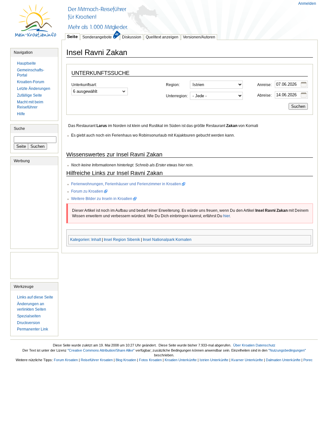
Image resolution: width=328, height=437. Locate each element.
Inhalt (96, 239)
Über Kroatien (244, 345)
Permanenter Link (32, 329)
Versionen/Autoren (199, 37)
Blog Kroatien (126, 360)
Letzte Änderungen (33, 88)
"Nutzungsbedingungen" (287, 350)
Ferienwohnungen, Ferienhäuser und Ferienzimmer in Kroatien (126, 184)
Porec (308, 360)
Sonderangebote (97, 37)
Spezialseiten (29, 316)
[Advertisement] (178, 16)
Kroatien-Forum (30, 82)
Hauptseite (36, 24)
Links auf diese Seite (35, 297)
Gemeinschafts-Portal (30, 73)
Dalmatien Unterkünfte (283, 360)
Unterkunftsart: (84, 85)
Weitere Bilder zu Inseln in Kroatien (101, 198)
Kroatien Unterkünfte (181, 360)
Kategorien (79, 239)
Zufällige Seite (29, 95)
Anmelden (307, 3)
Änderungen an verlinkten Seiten (31, 307)
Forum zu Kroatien (87, 191)
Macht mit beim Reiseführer (30, 105)
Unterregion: (177, 96)
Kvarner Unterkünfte (247, 360)
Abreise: (264, 95)
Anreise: (264, 85)
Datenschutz (265, 345)
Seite (72, 36)
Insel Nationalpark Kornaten (167, 239)
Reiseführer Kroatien (97, 360)
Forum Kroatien (66, 360)
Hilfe (21, 114)
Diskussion (131, 37)
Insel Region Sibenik (122, 239)
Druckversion (28, 323)
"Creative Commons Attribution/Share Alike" (101, 350)
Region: (173, 85)
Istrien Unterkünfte (214, 360)
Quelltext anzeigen (162, 37)
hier (226, 216)
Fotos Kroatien (150, 360)
